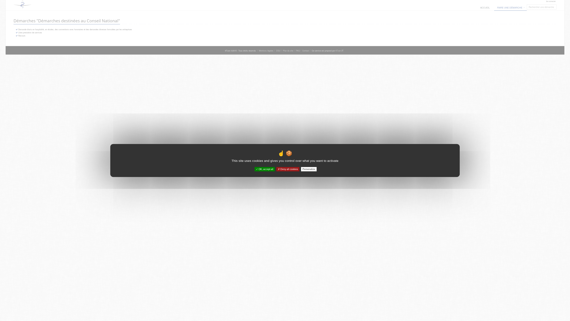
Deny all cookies (289, 169)
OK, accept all (265, 169)
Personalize (309, 169)
